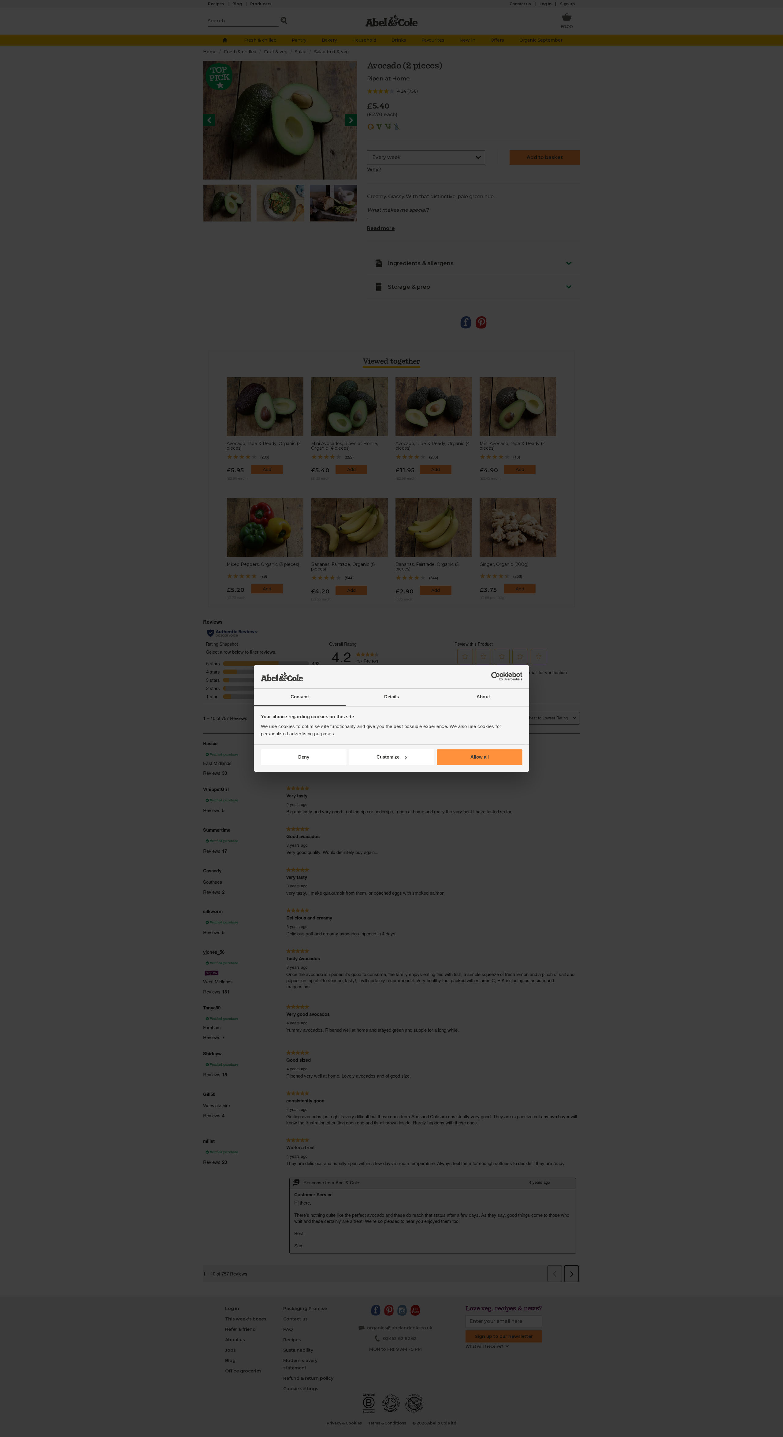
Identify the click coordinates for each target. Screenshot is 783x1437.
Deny (303, 757)
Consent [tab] (300, 696)
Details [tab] (391, 696)
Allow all (479, 757)
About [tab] (483, 696)
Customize (388, 757)
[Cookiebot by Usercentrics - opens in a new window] (495, 676)
